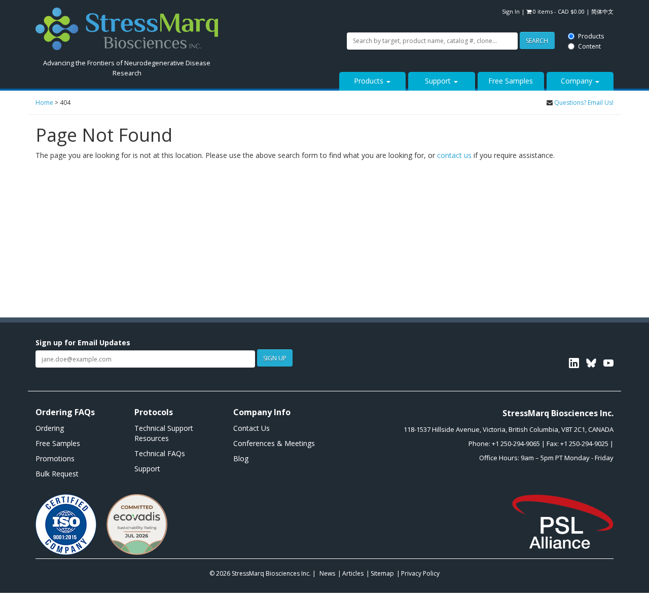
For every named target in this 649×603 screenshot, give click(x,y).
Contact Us (251, 428)
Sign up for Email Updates (82, 342)
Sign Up (274, 358)
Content (304, 16)
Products (305, 6)
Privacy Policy (420, 573)
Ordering (49, 428)
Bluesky (591, 363)
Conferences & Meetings (274, 443)
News (327, 573)
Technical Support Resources (163, 433)
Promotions (55, 458)
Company (577, 81)
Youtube (608, 363)
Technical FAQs (159, 453)
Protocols (153, 412)
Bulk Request (57, 473)
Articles (353, 573)
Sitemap (382, 573)
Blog (240, 458)
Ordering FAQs (65, 412)
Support (439, 81)
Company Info (262, 412)
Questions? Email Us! (584, 102)
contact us (454, 155)
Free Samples (510, 81)
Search (250, 11)
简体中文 (602, 11)
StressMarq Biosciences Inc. (272, 573)
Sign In (511, 11)
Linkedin (574, 363)
